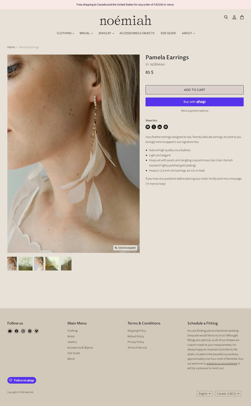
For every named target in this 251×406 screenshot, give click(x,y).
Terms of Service (137, 348)
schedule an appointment (222, 364)
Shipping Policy (137, 331)
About (187, 33)
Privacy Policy (136, 342)
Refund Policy (136, 336)
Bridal (85, 33)
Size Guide (168, 33)
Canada (226, 394)
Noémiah (157, 64)
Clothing (64, 33)
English (203, 394)
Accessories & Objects (136, 33)
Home (11, 47)
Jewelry (105, 33)
